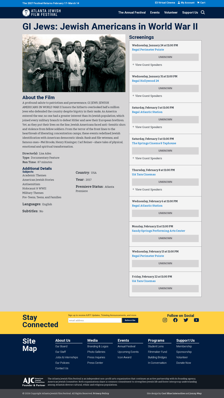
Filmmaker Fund (157, 352)
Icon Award (124, 357)
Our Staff (60, 352)
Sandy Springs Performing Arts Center (158, 230)
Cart (202, 2)
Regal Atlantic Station (147, 112)
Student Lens (156, 346)
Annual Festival (126, 346)
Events (155, 12)
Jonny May (196, 393)
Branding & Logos (97, 346)
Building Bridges (157, 357)
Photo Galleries (96, 352)
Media (92, 340)
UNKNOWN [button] (165, 57)
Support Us (190, 12)
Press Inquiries (96, 357)
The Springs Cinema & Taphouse (154, 143)
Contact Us (61, 368)
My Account (187, 2)
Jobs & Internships (66, 357)
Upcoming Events (128, 352)
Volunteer (171, 12)
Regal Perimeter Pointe (148, 49)
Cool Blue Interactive (173, 393)
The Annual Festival (132, 12)
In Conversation (157, 363)
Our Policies (62, 363)
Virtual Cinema (166, 2)
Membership (184, 346)
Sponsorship (184, 352)
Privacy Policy (101, 393)
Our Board (61, 346)
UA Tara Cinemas (144, 174)
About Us (62, 340)
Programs (156, 340)
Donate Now (183, 363)
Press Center (95, 363)
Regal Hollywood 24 (145, 81)
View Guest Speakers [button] (148, 65)
